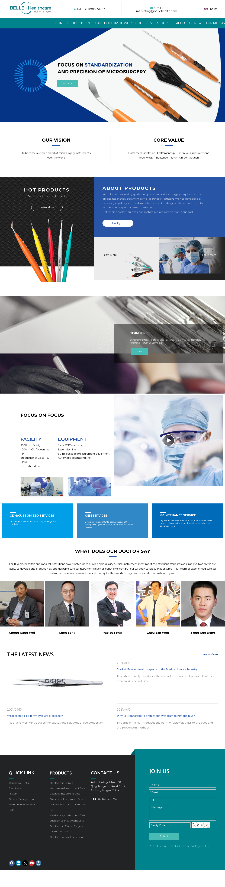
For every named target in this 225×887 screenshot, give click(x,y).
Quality (116, 223)
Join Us (139, 351)
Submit (164, 836)
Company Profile (19, 782)
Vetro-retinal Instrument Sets (67, 788)
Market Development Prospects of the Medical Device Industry (157, 669)
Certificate (15, 788)
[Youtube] (32, 863)
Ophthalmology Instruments (67, 837)
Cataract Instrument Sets (65, 793)
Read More (67, 84)
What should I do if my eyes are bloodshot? (35, 715)
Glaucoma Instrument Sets (66, 799)
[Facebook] (12, 863)
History (13, 793)
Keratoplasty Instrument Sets (67, 815)
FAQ (11, 810)
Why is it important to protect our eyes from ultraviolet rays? (156, 715)
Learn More (47, 207)
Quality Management (22, 799)
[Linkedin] (18, 863)
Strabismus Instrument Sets (67, 820)
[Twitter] (25, 863)
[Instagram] (38, 863)
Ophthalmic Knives (61, 782)
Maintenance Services (22, 804)
